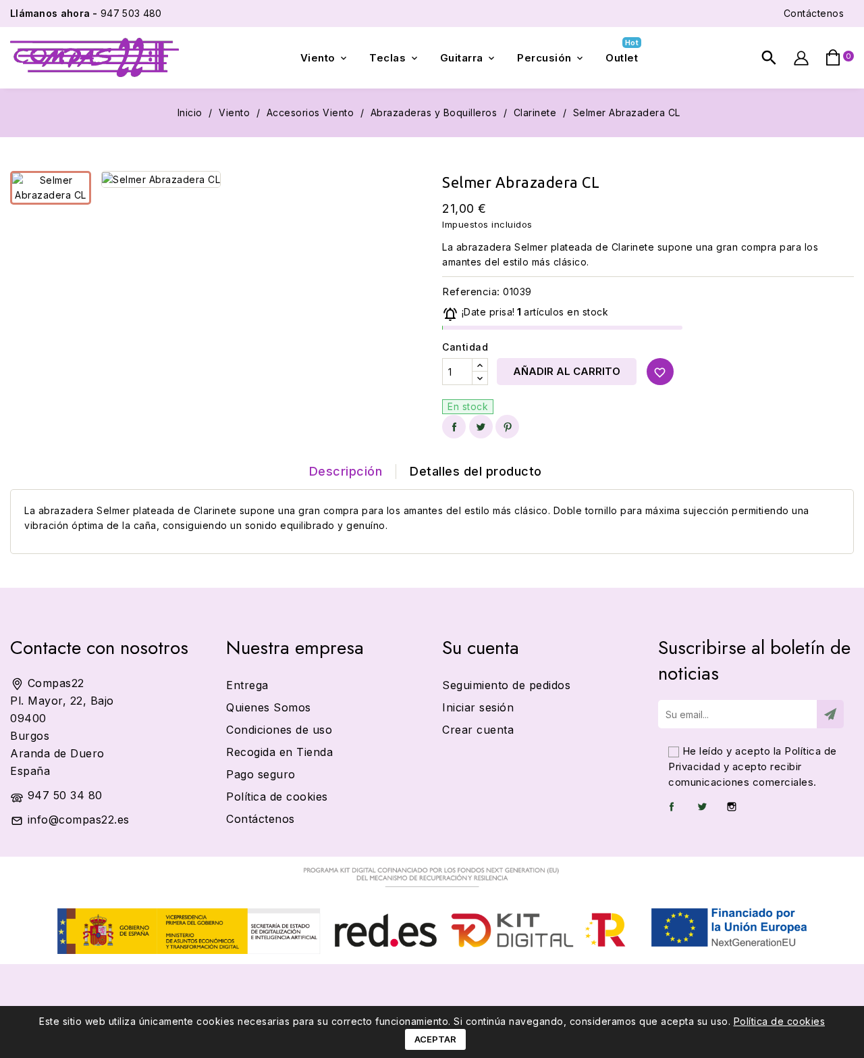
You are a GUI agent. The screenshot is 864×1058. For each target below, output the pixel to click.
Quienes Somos (268, 707)
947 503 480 (85, 13)
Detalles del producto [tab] (476, 471)
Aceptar (435, 1039)
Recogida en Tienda (279, 752)
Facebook (671, 807)
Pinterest (507, 426)
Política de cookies (780, 1021)
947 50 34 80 (65, 795)
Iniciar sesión (478, 707)
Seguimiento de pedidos (506, 685)
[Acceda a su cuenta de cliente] (801, 58)
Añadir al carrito (566, 371)
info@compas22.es (79, 819)
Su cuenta (480, 647)
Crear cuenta (478, 729)
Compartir (454, 426)
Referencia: (471, 291)
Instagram (731, 807)
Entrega (247, 685)
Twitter (702, 807)
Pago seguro (261, 774)
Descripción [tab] (346, 471)
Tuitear (481, 426)
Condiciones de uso (279, 729)
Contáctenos (814, 13)
